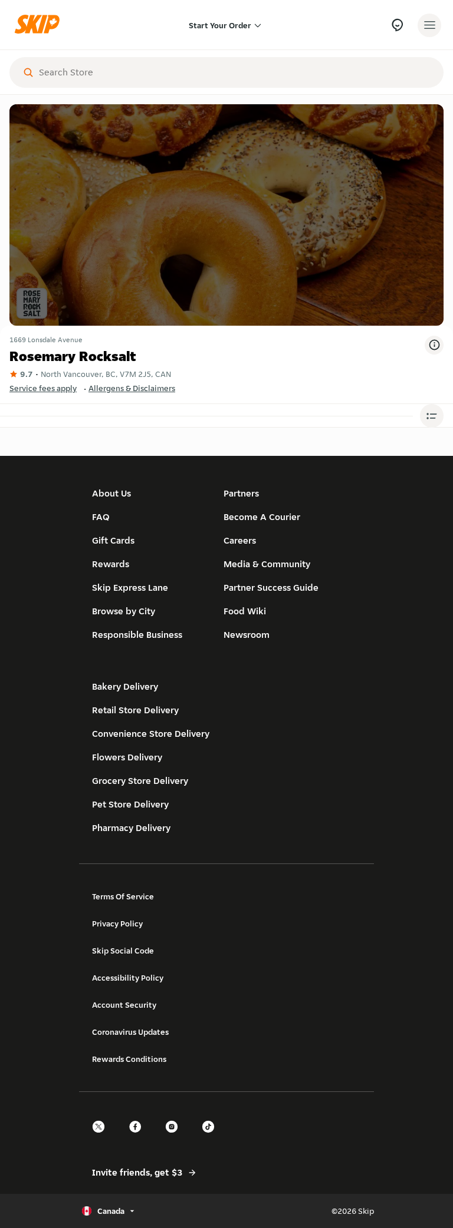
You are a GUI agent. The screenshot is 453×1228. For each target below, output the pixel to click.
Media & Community (267, 564)
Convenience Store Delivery (150, 733)
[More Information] (434, 345)
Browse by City (123, 611)
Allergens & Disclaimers (131, 388)
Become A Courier (262, 517)
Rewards (110, 564)
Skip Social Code (123, 950)
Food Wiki (245, 611)
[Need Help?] (397, 25)
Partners (241, 493)
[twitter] (102, 1137)
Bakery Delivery (125, 686)
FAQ (101, 517)
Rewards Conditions (129, 1059)
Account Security (124, 1004)
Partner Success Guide (271, 587)
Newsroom (247, 634)
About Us (111, 493)
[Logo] (40, 25)
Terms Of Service (123, 896)
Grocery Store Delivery (140, 780)
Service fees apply (43, 388)
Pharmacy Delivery (131, 828)
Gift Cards (113, 540)
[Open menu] (429, 25)
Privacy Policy (117, 923)
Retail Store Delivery (135, 710)
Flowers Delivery (127, 757)
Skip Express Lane (130, 587)
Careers (240, 540)
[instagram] (175, 1137)
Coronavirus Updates (130, 1032)
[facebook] (139, 1137)
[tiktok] (212, 1137)
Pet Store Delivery (130, 804)
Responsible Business (137, 634)
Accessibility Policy (127, 977)
